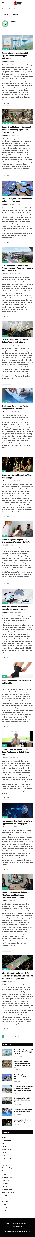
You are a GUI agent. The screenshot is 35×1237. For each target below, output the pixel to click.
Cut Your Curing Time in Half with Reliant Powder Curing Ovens (15, 340)
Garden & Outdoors (7, 1159)
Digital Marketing (7, 1140)
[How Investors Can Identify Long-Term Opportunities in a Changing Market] (17, 810)
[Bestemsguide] (17, 3)
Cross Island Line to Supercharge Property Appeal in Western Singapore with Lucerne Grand (17, 268)
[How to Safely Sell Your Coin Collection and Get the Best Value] (17, 188)
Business (5, 49)
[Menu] (3, 3)
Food (4, 471)
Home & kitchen (6, 1180)
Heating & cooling (7, 1189)
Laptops (4, 1146)
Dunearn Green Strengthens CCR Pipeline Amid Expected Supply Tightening (15, 56)
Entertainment (6, 1149)
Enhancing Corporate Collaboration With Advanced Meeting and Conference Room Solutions (16, 895)
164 (16, 1036)
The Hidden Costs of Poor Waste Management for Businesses (15, 407)
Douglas (13, 21)
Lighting (4, 1165)
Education (5, 1143)
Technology (6, 969)
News (3, 1198)
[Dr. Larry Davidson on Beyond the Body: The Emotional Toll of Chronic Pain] (17, 739)
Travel (4, 1211)
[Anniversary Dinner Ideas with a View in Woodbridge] (17, 464)
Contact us (16, 1223)
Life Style (4, 1195)
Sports (4, 1205)
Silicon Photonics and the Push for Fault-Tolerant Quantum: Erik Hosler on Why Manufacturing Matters (17, 976)
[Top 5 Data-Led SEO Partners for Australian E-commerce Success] (17, 596)
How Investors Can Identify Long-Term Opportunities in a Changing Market (17, 822)
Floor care (5, 1183)
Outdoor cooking (7, 1168)
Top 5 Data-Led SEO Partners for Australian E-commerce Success (15, 607)
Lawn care (5, 1162)
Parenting (5, 1201)
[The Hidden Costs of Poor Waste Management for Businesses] (17, 395)
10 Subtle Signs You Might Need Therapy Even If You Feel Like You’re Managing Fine (16, 542)
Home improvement (7, 123)
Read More (6, 103)
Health (4, 535)
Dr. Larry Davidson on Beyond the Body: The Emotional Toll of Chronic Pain (16, 752)
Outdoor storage (7, 1171)
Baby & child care (7, 1177)
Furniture (4, 1186)
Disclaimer (24, 1223)
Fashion (4, 1152)
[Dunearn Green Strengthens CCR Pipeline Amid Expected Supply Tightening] (17, 42)
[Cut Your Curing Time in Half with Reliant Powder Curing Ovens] (17, 329)
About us (8, 1223)
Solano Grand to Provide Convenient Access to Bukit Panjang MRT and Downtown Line (16, 129)
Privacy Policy (17, 1226)
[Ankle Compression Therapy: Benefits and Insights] (17, 670)
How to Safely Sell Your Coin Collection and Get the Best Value (17, 199)
